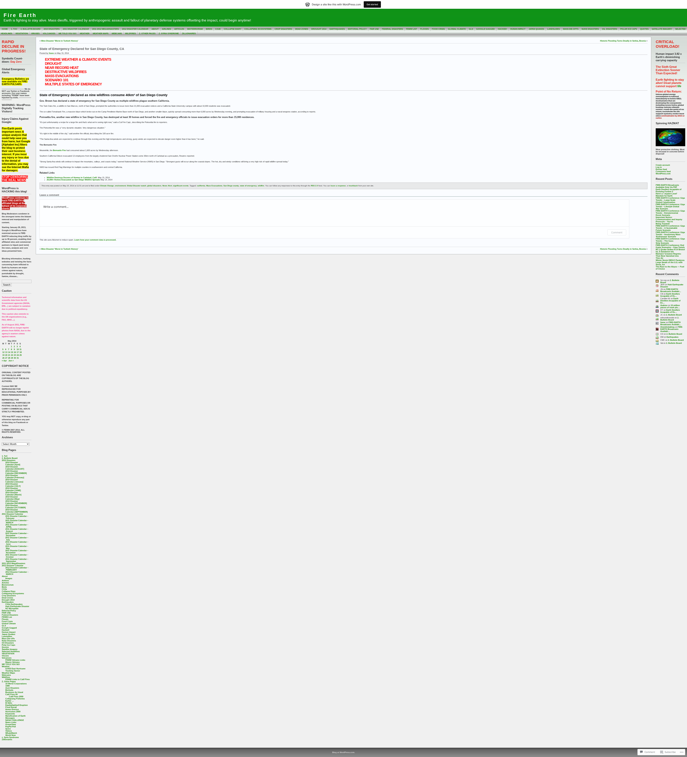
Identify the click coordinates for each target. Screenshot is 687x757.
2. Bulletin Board (30, 29)
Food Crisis (438, 29)
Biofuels (9, 690)
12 (3, 352)
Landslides (553, 29)
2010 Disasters (52, 29)
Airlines (166, 29)
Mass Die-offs (570, 29)
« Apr (4, 361)
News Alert (167, 186)
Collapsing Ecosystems (257, 29)
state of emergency (248, 186)
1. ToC (14, 29)
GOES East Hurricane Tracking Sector (15, 670)
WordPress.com (663, 174)
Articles (179, 29)
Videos (8, 731)
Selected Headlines (11, 651)
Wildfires (130, 33)
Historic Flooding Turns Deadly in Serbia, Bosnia (623, 41)
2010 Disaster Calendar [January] (14, 481)
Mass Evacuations (214, 186)
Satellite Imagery (662, 29)
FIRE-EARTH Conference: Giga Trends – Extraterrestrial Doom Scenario (670, 213)
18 (21, 352)
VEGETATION (21, 33)
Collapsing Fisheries (15, 699)
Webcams (117, 33)
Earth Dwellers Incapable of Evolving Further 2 (668, 190)
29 (12, 358)
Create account (663, 165)
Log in (659, 167)
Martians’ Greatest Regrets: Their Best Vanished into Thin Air (668, 256)
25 (21, 355)
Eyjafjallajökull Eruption (16, 705)
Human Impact (517, 29)
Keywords (10, 714)
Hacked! (502, 29)
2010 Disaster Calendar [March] (13, 493)
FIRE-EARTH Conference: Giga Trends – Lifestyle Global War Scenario (670, 206)
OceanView (10, 724)
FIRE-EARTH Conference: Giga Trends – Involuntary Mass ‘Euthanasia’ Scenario (670, 234)
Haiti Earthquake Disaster (17, 606)
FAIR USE (374, 29)
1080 (7, 686)
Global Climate (457, 29)
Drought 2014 (318, 29)
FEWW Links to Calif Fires (17, 679)
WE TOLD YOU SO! (68, 33)
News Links (10, 722)
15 (12, 352)
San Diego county (231, 186)
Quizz (8, 729)
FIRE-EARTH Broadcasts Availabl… (670, 290)
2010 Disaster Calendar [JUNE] (13, 489)
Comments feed (663, 171)
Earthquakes (337, 29)
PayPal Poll (10, 727)
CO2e (218, 29)
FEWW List (411, 29)
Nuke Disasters (590, 29)
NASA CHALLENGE (14, 720)
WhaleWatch (11, 733)
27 (6, 358)
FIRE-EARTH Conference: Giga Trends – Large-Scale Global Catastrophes (670, 200)
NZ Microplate (11, 608)
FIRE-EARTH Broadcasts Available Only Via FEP (667, 186)
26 (3, 358)
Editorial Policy (357, 29)
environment (120, 186)
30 (15, 358)
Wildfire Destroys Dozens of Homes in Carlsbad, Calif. (72, 177)
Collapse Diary (232, 29)
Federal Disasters (392, 29)
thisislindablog (667, 327)
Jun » (11, 361)
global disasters (154, 186)
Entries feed (661, 169)
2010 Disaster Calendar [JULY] (13, 485)
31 (18, 358)
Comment (616, 232)
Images (8, 578)
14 (9, 352)
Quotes (644, 29)
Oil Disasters (609, 29)
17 (18, 352)
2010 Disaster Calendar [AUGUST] (14, 468)
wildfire (261, 186)
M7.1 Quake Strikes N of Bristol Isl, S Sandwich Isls (670, 250)
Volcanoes (49, 33)
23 (15, 355)
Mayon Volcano (12, 662)
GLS (471, 29)
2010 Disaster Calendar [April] (12, 463)
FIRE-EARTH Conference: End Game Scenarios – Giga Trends (670, 246)
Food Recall (11, 707)
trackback (353, 186)
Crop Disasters (283, 29)
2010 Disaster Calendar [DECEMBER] (16, 472)
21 (9, 355)
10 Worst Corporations (16, 684)
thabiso (663, 305)
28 (9, 358)
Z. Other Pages (147, 33)
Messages (10, 718)
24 (18, 355)
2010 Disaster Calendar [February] (14, 476)
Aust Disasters (12, 688)
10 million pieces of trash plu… (670, 306)
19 (3, 355)
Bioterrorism (195, 29)
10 (18, 349)
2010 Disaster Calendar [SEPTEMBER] (16, 511)
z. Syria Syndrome (169, 33)
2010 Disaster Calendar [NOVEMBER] (16, 502)
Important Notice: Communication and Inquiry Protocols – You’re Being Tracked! (669, 220)
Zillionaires (189, 33)
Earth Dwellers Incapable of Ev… (670, 295)
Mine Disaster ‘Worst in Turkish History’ (59, 41)
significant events (181, 186)
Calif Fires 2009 (16, 696)
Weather (84, 33)
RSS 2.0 (314, 186)
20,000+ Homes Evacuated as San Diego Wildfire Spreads (73, 180)
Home (5, 29)
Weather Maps (100, 33)
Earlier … (9, 701)
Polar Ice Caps (628, 29)
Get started (372, 4)
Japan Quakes (536, 29)
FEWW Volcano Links (15, 660)
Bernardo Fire (59, 150)
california (201, 186)
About (155, 29)
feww (662, 322)
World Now (10, 735)
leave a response (338, 186)
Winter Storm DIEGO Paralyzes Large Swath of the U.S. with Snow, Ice (670, 262)
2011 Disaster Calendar (76, 29)
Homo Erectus (12, 709)
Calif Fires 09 (11, 694)
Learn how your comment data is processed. (95, 240)
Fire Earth (20, 15)
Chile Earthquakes (14, 604)
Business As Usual (14, 692)
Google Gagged (485, 29)
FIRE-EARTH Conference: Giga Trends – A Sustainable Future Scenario (670, 228)
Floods (424, 29)
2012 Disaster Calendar (135, 29)
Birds (209, 29)
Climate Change (107, 186)
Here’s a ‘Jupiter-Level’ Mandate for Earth (666, 195)
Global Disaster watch (136, 186)
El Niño (8, 703)
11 (20, 349)
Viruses (35, 33)
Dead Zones (301, 29)
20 (6, 355)
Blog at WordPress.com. (343, 752)
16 (15, 352)
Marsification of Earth (15, 716)
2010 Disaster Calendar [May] (12, 498)
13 (6, 352)
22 (12, 355)
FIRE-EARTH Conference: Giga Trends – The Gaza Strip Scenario (670, 241)
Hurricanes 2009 (12, 711)
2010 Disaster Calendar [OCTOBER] (15, 506)
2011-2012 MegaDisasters (105, 29)
